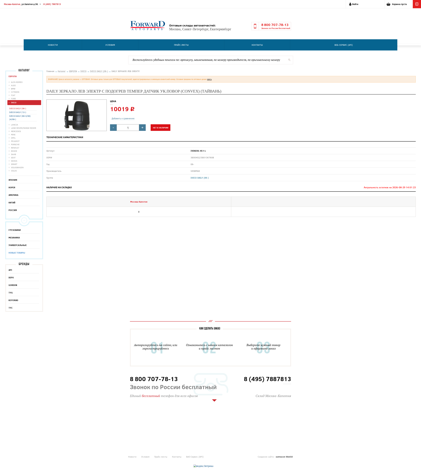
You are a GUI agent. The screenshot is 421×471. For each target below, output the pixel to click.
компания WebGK (284, 456)
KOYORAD (13, 300)
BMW (13, 88)
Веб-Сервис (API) (343, 44)
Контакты (257, 44)
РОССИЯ (13, 210)
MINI (13, 134)
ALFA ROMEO (17, 82)
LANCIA (14, 124)
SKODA (14, 160)
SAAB (13, 154)
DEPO (11, 277)
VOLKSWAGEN (17, 167)
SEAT (13, 157)
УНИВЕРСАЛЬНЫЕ (18, 245)
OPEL (13, 137)
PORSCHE (15, 144)
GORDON (13, 285)
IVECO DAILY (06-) (17, 108)
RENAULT (15, 147)
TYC (10, 307)
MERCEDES (16, 131)
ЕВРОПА (13, 76)
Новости (53, 44)
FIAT (13, 95)
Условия (110, 44)
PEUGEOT (15, 141)
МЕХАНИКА (14, 237)
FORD (13, 98)
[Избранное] (417, 7)
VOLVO (14, 170)
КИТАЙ (12, 202)
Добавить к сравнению (123, 118)
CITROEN (15, 92)
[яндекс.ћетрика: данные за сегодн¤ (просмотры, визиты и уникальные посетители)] (203, 466)
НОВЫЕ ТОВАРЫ (17, 252)
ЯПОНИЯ (13, 179)
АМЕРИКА (13, 194)
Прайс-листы (181, 44)
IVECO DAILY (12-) (17, 112)
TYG (11, 292)
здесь (209, 79)
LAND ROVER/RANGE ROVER (23, 128)
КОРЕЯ (12, 187)
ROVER (14, 151)
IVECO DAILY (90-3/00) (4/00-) (20, 118)
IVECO (13, 102)
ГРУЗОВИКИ (15, 230)
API (10, 269)
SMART (14, 164)
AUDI (13, 85)
